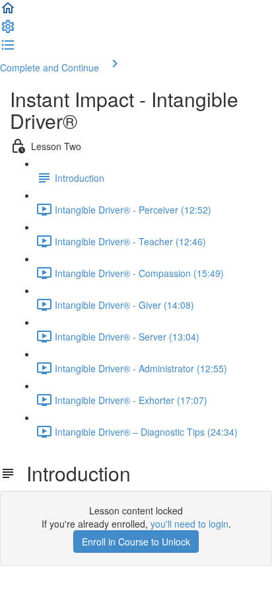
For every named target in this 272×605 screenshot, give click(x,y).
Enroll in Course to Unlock (136, 541)
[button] (8, 12)
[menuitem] (8, 30)
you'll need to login (189, 523)
